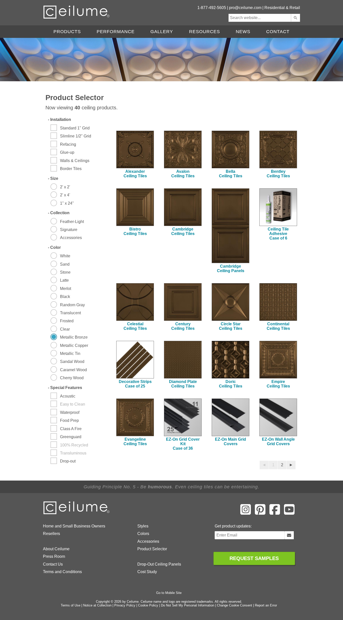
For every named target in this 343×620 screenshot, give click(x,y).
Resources (204, 31)
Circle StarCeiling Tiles (230, 326)
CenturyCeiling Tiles (183, 326)
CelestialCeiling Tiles (135, 326)
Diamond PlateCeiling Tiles (183, 383)
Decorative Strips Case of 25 (135, 383)
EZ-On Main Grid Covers (230, 441)
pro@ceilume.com (245, 8)
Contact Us (53, 564)
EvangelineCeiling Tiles (135, 441)
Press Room (54, 556)
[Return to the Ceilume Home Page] (77, 513)
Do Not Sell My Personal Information (187, 605)
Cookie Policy (148, 605)
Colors (143, 533)
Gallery (161, 31)
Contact (278, 31)
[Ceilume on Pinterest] (260, 512)
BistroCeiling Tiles (135, 231)
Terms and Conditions (62, 572)
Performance (116, 31)
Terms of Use (70, 605)
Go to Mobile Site (169, 593)
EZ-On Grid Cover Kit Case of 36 (183, 443)
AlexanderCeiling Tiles (135, 173)
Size (53, 178)
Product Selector (152, 549)
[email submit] (289, 535)
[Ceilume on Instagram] (245, 512)
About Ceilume (56, 549)
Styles (142, 526)
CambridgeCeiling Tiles (183, 231)
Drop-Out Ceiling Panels (159, 564)
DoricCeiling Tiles (230, 383)
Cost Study (147, 572)
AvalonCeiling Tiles (183, 173)
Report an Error (266, 605)
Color (54, 247)
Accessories (148, 541)
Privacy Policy (124, 605)
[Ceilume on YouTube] (289, 512)
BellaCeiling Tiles (230, 173)
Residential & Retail (282, 8)
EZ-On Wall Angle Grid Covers (278, 441)
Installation (59, 119)
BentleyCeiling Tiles (278, 173)
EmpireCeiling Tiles (278, 383)
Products (67, 31)
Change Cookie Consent (234, 605)
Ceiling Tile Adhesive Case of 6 (278, 233)
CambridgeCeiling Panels (230, 268)
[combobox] (259, 18)
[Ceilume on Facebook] (274, 512)
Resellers (51, 533)
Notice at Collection (97, 605)
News (243, 31)
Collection (59, 213)
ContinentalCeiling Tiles (278, 326)
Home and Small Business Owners (74, 526)
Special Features (65, 387)
